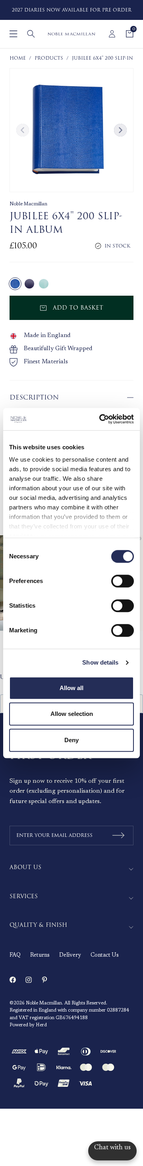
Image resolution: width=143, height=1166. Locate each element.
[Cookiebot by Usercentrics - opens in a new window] (101, 419)
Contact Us (105, 955)
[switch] (122, 581)
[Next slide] (120, 130)
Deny (71, 740)
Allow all (71, 687)
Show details (100, 662)
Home (18, 58)
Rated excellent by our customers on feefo (83, 10)
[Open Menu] (13, 34)
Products (49, 58)
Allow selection (71, 713)
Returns (40, 955)
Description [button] (34, 397)
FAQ (15, 955)
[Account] (112, 34)
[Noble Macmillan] (71, 34)
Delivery (70, 955)
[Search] (31, 34)
